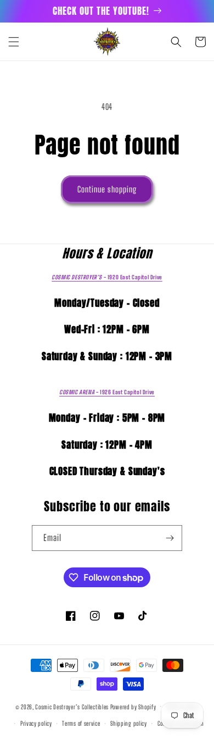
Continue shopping (107, 189)
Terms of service (81, 723)
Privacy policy (36, 723)
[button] (14, 42)
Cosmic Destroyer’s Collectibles (72, 706)
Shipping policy (128, 723)
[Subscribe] (169, 538)
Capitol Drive (107, 277)
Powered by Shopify (133, 706)
